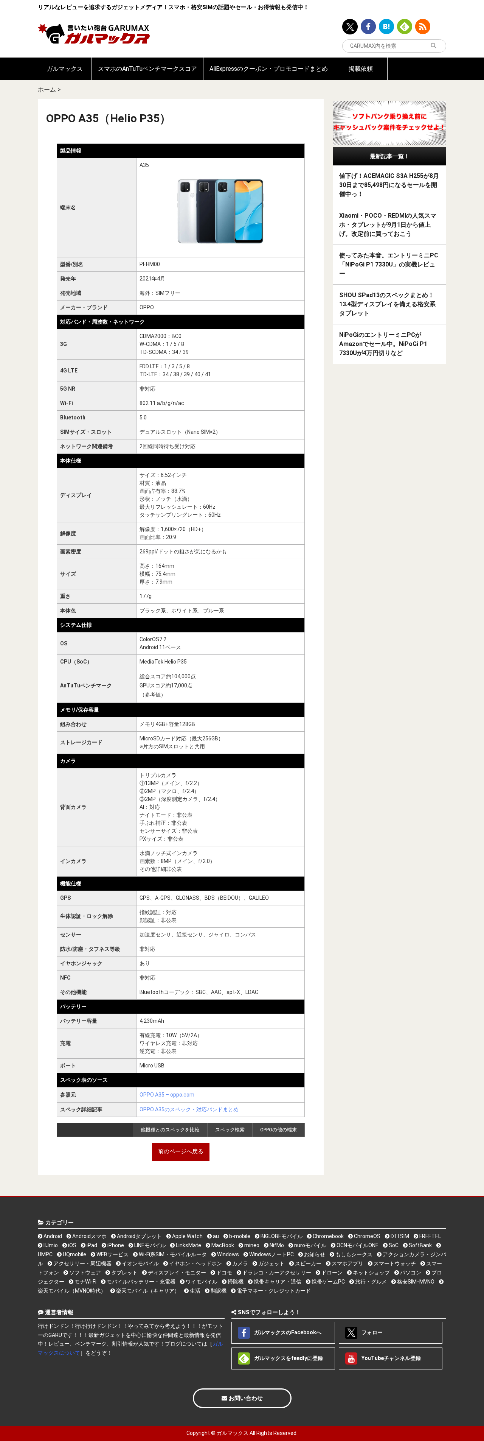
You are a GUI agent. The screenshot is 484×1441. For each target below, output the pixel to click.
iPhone (115, 1245)
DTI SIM (399, 1236)
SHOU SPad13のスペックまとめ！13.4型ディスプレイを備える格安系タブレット (387, 304)
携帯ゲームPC (327, 1282)
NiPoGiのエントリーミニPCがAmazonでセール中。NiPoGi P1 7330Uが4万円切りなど (383, 344)
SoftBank (420, 1245)
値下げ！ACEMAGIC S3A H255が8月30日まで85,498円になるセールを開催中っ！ (389, 185)
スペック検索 (230, 1130)
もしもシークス (353, 1254)
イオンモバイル (140, 1263)
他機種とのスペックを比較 (170, 1130)
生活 (194, 1291)
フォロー (371, 1332)
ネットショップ (371, 1273)
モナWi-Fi (84, 1282)
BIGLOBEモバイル (280, 1236)
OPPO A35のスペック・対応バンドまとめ (189, 1109)
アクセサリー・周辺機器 (82, 1263)
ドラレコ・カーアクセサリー (276, 1273)
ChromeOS (366, 1236)
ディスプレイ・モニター (176, 1273)
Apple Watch (187, 1236)
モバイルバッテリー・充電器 (140, 1282)
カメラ (239, 1263)
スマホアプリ (346, 1263)
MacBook (222, 1245)
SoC (393, 1245)
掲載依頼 (361, 68)
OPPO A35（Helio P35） (108, 118)
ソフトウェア (84, 1273)
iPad (91, 1245)
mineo (251, 1245)
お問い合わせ (245, 1398)
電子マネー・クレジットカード (273, 1291)
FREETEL (429, 1236)
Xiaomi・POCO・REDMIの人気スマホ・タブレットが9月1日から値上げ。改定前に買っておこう (387, 224)
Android (52, 1236)
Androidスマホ (89, 1236)
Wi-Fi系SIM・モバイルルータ (172, 1254)
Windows (227, 1254)
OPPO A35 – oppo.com (167, 1095)
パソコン (410, 1273)
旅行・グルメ (370, 1282)
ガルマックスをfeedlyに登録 (288, 1358)
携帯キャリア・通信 (277, 1282)
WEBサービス (112, 1254)
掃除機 (235, 1282)
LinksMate (188, 1245)
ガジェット (271, 1263)
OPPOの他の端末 (278, 1130)
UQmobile (74, 1254)
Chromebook (328, 1236)
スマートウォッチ (394, 1263)
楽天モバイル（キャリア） (147, 1291)
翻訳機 (217, 1291)
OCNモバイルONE (357, 1245)
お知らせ (314, 1254)
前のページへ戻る (180, 1151)
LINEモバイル (149, 1245)
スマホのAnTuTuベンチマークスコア (147, 68)
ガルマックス (65, 68)
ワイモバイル (201, 1282)
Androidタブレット (139, 1236)
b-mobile (239, 1236)
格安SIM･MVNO (415, 1282)
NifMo (276, 1245)
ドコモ (223, 1273)
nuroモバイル (309, 1245)
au (215, 1236)
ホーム (47, 89)
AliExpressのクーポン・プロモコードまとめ (268, 68)
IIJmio (50, 1245)
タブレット (124, 1273)
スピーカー (307, 1263)
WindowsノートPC (271, 1254)
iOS (71, 1245)
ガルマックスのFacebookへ (287, 1332)
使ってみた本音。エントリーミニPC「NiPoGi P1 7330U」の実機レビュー (388, 264)
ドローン (331, 1273)
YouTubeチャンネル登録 (390, 1358)
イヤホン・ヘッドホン (195, 1263)
